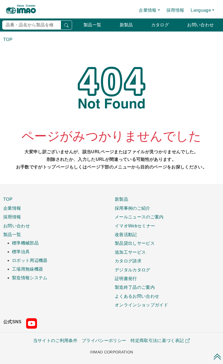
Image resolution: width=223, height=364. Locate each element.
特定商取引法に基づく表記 (157, 340)
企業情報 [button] (147, 10)
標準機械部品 (25, 243)
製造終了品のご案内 (135, 287)
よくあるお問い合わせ (137, 296)
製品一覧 (92, 25)
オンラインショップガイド (141, 304)
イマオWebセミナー (135, 225)
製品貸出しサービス (135, 243)
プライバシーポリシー (104, 340)
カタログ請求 (128, 260)
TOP (8, 199)
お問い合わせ (200, 25)
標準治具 (21, 251)
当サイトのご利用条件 (55, 340)
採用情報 (175, 10)
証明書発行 (126, 278)
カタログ (160, 25)
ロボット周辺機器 (30, 260)
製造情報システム (30, 277)
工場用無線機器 (27, 269)
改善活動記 (126, 234)
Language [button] (201, 10)
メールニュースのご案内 (139, 216)
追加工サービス (130, 252)
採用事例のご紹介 (132, 208)
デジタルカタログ (132, 269)
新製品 (126, 25)
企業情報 (12, 208)
